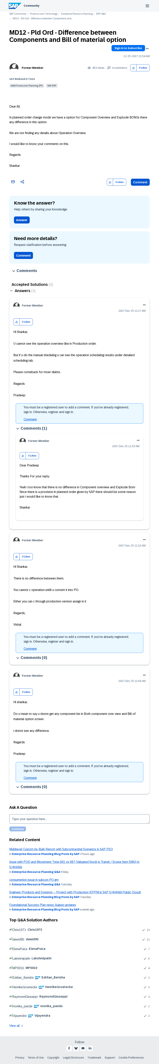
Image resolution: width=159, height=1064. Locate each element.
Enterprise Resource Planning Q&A (36, 871)
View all (14, 1025)
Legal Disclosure (73, 1057)
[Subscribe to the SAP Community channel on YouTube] (83, 1048)
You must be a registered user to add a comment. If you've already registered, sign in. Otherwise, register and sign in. (76, 410)
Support (110, 1057)
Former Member (32, 67)
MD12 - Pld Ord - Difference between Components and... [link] (42, 18)
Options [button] (147, 48)
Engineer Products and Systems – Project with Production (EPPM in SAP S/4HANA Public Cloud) (75, 892)
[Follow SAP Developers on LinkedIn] (90, 1048)
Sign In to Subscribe (128, 48)
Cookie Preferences (131, 1057)
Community (31, 5)
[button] (133, 67)
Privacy (19, 1057)
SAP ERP (51, 85)
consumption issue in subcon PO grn (34, 879)
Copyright (53, 1057)
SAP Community (17, 14)
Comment (140, 182)
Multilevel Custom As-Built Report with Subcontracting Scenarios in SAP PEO (61, 849)
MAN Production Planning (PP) (27, 85)
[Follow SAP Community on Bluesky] (76, 1048)
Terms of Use (36, 1057)
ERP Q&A (101, 14)
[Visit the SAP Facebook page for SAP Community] (69, 1048)
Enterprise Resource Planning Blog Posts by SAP (46, 854)
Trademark (94, 1057)
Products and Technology (44, 14)
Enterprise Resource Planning (77, 14)
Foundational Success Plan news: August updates (42, 905)
